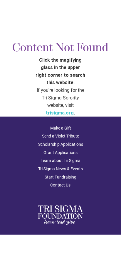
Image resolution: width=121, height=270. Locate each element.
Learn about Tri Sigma (60, 160)
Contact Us (60, 185)
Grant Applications (60, 152)
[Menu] (111, 15)
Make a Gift (60, 128)
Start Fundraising (60, 177)
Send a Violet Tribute (60, 136)
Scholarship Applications (60, 144)
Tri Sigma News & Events (60, 168)
